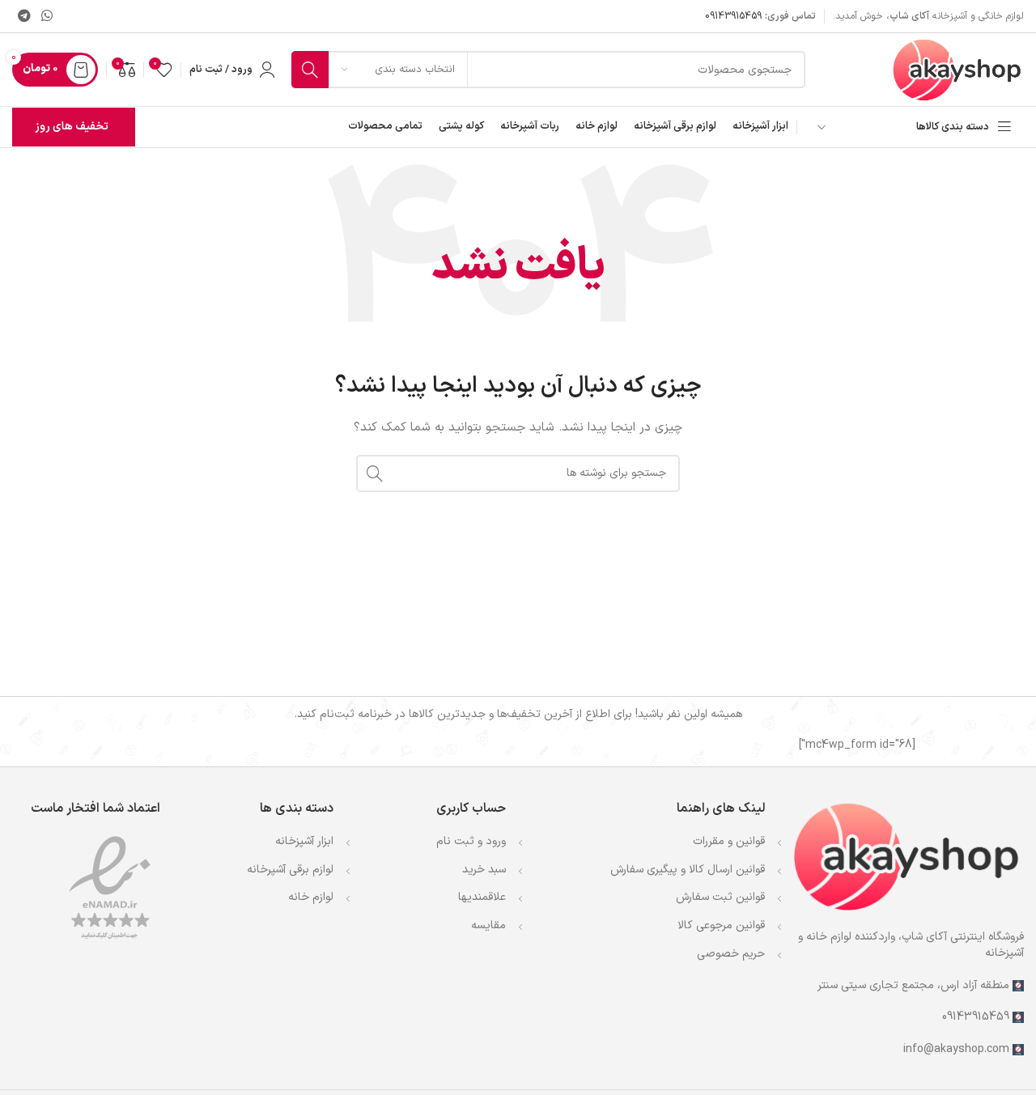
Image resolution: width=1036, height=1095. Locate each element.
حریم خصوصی (731, 953)
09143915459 (733, 16)
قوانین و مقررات (729, 841)
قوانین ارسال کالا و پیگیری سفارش (687, 869)
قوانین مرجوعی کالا (721, 925)
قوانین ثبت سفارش (720, 897)
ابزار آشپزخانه (304, 841)
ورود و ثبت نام (471, 841)
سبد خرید (484, 869)
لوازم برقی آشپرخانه (290, 869)
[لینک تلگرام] (24, 16)
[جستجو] (310, 69)
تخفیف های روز (71, 126)
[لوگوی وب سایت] (957, 69)
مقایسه (488, 925)
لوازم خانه (310, 897)
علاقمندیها (482, 897)
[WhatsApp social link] (46, 16)
